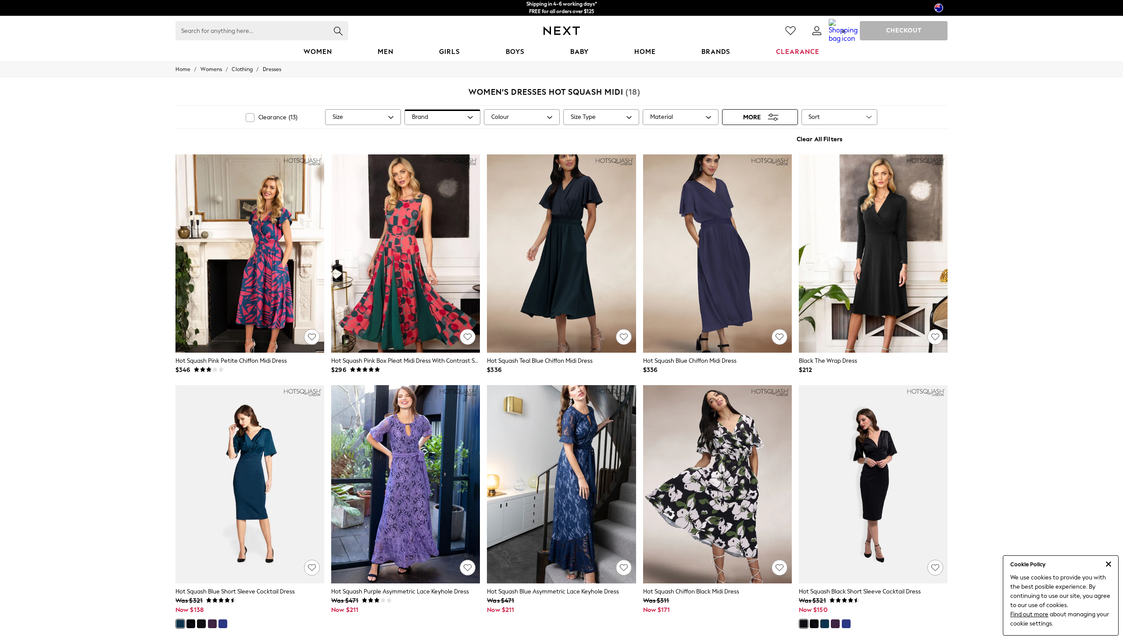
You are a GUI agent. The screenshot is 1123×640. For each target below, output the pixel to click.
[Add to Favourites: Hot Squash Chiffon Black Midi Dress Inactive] (779, 567)
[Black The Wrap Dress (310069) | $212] (873, 253)
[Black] (201, 623)
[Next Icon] (562, 30)
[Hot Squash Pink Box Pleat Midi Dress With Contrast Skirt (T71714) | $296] (405, 253)
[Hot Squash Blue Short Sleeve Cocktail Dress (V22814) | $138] (249, 484)
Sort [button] (814, 117)
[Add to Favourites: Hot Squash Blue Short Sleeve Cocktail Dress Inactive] (311, 567)
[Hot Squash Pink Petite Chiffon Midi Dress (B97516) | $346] (249, 253)
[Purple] (212, 623)
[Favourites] (790, 30)
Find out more (1029, 614)
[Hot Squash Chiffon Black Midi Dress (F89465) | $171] (717, 484)
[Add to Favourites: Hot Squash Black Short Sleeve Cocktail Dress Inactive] (935, 567)
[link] (816, 30)
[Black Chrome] (190, 623)
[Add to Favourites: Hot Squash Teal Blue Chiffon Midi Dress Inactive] (623, 336)
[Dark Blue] (222, 623)
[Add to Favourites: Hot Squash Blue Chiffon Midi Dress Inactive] (779, 336)
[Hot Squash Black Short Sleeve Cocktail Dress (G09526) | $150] (873, 484)
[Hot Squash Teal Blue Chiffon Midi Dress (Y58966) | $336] (561, 253)
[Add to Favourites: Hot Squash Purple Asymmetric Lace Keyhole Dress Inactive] (467, 567)
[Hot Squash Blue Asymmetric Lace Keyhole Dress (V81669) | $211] (561, 484)
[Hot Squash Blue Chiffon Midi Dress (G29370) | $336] (717, 253)
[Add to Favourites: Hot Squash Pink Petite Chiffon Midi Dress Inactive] (311, 336)
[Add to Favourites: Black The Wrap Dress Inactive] (935, 336)
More (752, 117)
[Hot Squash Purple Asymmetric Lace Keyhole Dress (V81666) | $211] (405, 484)
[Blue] (180, 623)
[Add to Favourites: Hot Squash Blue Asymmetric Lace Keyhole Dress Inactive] (623, 567)
